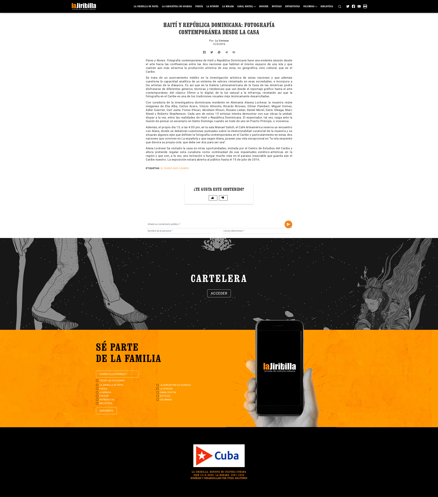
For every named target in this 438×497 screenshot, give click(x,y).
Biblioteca (327, 6)
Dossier (263, 6)
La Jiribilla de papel (146, 6)
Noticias (277, 6)
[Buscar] (339, 6)
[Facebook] (353, 6)
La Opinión (213, 6)
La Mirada (228, 6)
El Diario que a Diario (175, 168)
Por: (212, 40)
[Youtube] (359, 6)
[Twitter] (347, 6)
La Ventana (222, 40)
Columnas (309, 6)
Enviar (288, 224)
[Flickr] (365, 6)
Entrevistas (292, 6)
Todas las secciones (112, 380)
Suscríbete (106, 410)
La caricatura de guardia (177, 6)
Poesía (199, 6)
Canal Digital (245, 6)
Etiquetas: (153, 168)
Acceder (219, 293)
